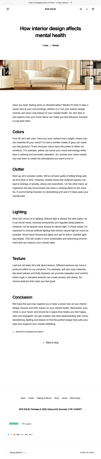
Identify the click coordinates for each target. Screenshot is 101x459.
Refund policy (75, 398)
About (23, 398)
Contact (31, 398)
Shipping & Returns (44, 398)
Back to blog (52, 343)
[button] (8, 9)
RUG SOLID (89, 452)
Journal (64, 398)
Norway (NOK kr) (16, 453)
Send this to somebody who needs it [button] (29, 332)
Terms (56, 398)
